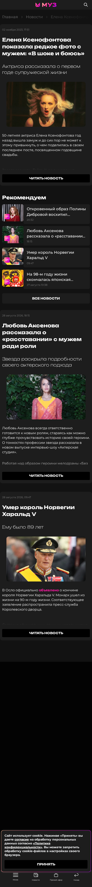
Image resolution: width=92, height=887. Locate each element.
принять (46, 864)
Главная (10, 17)
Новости (36, 880)
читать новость (46, 178)
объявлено (49, 590)
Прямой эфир (56, 880)
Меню (15, 880)
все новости (46, 298)
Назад (76, 880)
